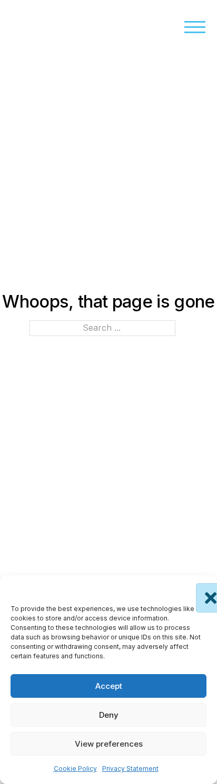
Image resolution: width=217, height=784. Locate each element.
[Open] (194, 27)
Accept (108, 686)
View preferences (109, 744)
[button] (201, 588)
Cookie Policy (75, 768)
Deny (109, 715)
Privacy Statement (130, 768)
